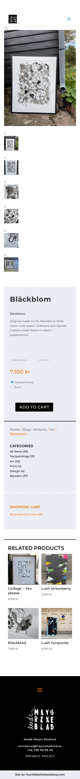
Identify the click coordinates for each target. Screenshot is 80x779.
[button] (5, 27)
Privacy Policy (40, 756)
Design (15, 471)
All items (40, 429)
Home (15, 429)
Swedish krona (24, 382)
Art (52, 429)
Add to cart (34, 407)
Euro (18, 387)
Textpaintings (19, 456)
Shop (26, 429)
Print (13, 466)
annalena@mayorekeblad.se (40, 746)
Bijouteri (16, 476)
